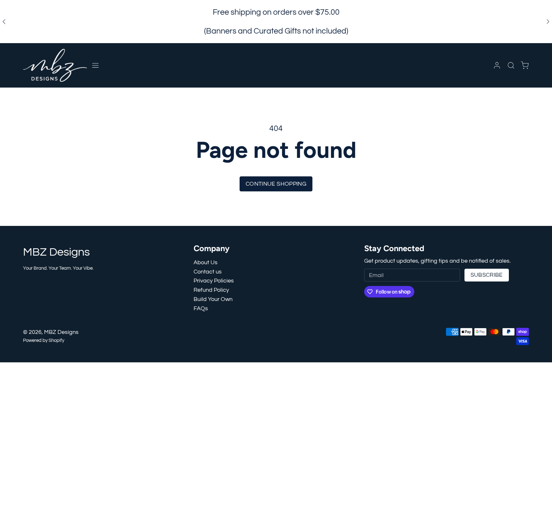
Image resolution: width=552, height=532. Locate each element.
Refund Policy (211, 290)
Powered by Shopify (43, 340)
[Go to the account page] (497, 65)
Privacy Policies (214, 281)
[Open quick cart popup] (525, 65)
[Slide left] (4, 21)
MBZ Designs (61, 332)
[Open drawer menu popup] (95, 65)
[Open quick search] (511, 65)
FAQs (201, 308)
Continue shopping (276, 184)
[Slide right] (548, 21)
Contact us (208, 272)
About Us (206, 262)
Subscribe (487, 275)
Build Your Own (213, 299)
